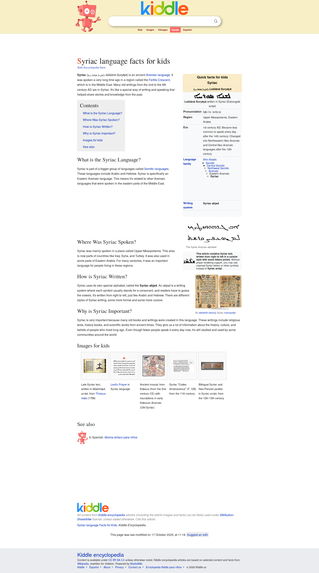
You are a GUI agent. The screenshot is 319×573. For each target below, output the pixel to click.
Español (187, 29)
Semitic (210, 163)
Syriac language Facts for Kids (97, 525)
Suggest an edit (197, 535)
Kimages (163, 29)
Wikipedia (83, 563)
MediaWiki (136, 563)
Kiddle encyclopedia (111, 515)
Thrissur (100, 393)
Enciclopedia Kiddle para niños (164, 567)
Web (140, 29)
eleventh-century (207, 312)
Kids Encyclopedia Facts (92, 67)
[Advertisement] (159, 44)
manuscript (230, 312)
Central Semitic (216, 165)
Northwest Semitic (218, 168)
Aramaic (213, 171)
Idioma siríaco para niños (120, 437)
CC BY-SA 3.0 (117, 560)
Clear (208, 21)
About (107, 567)
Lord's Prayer (119, 384)
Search (215, 21)
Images (150, 29)
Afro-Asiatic (210, 159)
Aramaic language (158, 75)
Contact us (134, 567)
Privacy (119, 567)
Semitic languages (156, 169)
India (84, 398)
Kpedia (175, 29)
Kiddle (81, 567)
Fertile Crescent (159, 80)
